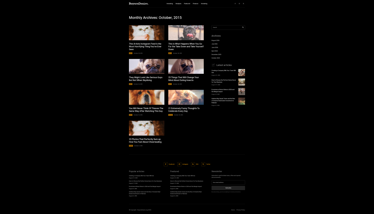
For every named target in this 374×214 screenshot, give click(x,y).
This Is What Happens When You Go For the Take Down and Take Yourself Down (186, 46)
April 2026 (215, 51)
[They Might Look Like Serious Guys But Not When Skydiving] (146, 66)
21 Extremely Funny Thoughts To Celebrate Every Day (184, 110)
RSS (197, 164)
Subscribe (228, 188)
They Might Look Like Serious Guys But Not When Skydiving (145, 79)
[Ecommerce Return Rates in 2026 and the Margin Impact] (241, 91)
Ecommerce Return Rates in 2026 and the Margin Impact (145, 186)
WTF (130, 53)
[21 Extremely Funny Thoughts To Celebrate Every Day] (186, 97)
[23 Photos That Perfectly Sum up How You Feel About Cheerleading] (146, 128)
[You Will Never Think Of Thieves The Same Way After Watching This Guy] (146, 97)
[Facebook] (235, 3)
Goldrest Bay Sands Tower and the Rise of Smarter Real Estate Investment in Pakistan (223, 101)
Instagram (185, 164)
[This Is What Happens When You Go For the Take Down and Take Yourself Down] (186, 32)
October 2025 (216, 58)
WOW (130, 145)
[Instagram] (239, 3)
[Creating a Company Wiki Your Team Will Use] (241, 72)
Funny (170, 115)
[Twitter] (243, 3)
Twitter (208, 164)
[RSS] (193, 164)
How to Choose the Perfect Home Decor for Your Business (145, 181)
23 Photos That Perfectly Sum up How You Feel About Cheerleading (145, 141)
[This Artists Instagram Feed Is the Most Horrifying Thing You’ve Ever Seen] (146, 32)
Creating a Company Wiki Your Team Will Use (141, 176)
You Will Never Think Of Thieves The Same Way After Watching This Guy (146, 110)
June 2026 (215, 47)
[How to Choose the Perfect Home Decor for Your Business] (241, 82)
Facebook (172, 164)
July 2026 (214, 44)
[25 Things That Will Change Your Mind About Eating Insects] (186, 66)
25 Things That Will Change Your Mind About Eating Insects (183, 79)
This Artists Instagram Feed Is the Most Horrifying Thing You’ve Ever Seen (145, 46)
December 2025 (216, 55)
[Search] (243, 27)
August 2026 (215, 40)
